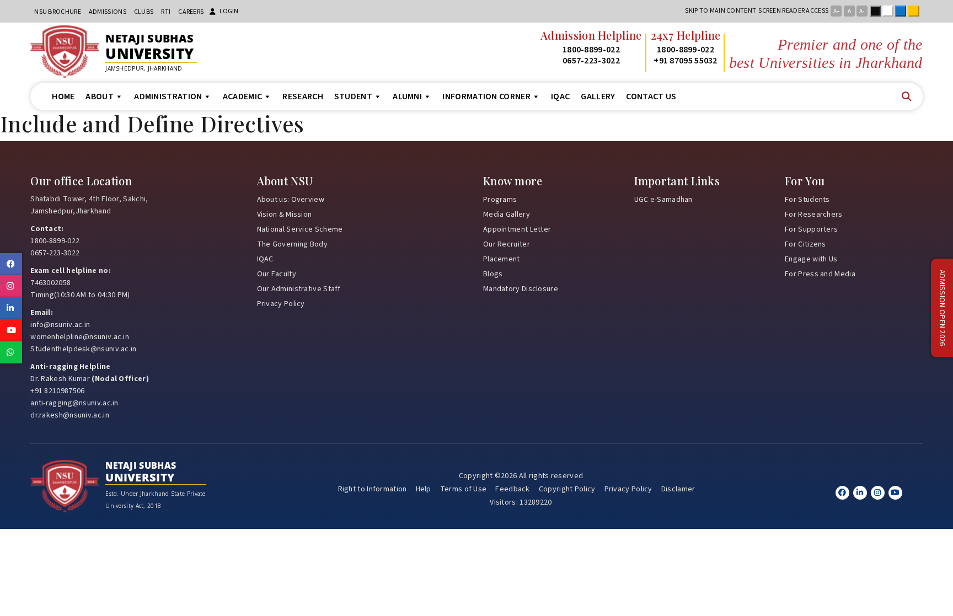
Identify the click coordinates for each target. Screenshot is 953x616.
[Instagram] (878, 493)
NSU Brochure (57, 12)
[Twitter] (860, 493)
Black (877, 11)
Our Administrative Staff (299, 288)
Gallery (598, 96)
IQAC (560, 96)
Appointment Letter (517, 229)
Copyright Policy (567, 489)
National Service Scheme (300, 229)
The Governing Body (292, 244)
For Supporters (811, 229)
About (99, 96)
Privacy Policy (281, 303)
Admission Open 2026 (941, 308)
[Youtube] (895, 493)
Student (353, 96)
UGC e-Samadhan (663, 199)
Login (228, 11)
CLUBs (144, 12)
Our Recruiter (506, 244)
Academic (242, 96)
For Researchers (814, 214)
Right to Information (372, 489)
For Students (807, 199)
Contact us (651, 96)
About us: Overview (290, 199)
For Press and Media (820, 274)
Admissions (107, 12)
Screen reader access (793, 10)
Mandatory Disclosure (520, 288)
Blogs (493, 274)
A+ (836, 11)
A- (861, 11)
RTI (165, 12)
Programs (500, 199)
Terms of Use (463, 489)
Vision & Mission (284, 214)
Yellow (916, 11)
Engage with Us (811, 259)
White (890, 11)
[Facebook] (842, 493)
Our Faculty (276, 274)
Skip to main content (720, 10)
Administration (168, 96)
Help (423, 489)
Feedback (512, 489)
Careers (191, 12)
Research (302, 96)
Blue (903, 11)
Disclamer (678, 489)
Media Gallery (506, 214)
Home (63, 96)
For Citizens (805, 244)
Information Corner (486, 96)
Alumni (407, 96)
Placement (501, 259)
